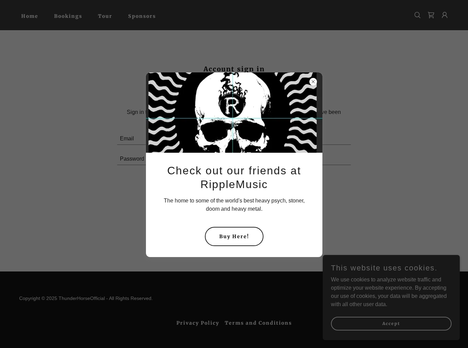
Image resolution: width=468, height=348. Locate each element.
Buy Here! (234, 236)
